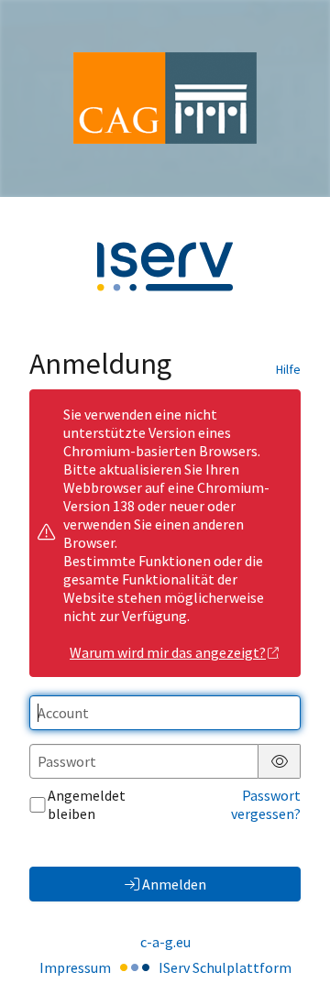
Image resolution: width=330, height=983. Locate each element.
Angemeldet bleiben (87, 804)
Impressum (75, 967)
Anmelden (174, 884)
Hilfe (288, 369)
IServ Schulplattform (225, 967)
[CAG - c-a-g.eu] (165, 98)
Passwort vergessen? (266, 804)
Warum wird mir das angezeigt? (168, 652)
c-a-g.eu (165, 942)
